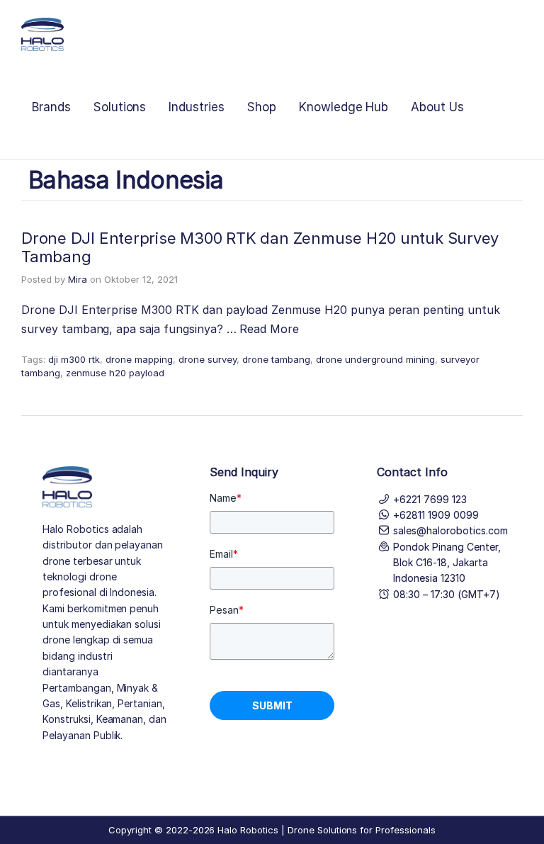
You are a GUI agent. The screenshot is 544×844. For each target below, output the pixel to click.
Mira (77, 279)
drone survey (207, 359)
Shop (261, 107)
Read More (269, 329)
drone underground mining (375, 359)
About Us (437, 107)
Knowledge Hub (343, 107)
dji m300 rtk (74, 359)
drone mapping (139, 359)
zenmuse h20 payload (115, 372)
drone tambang (276, 359)
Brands (51, 107)
